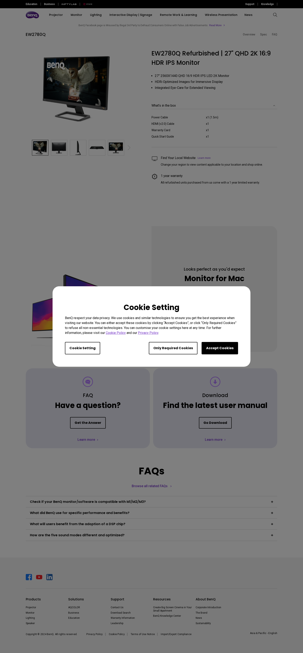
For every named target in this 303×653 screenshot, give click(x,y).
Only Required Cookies (173, 348)
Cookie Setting (82, 348)
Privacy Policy (148, 333)
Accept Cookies (220, 348)
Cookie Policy (116, 333)
